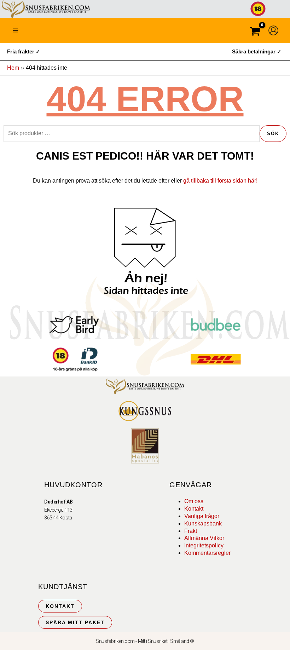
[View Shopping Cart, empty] (255, 32)
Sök (273, 133)
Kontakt (193, 509)
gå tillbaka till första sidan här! (220, 181)
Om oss (193, 501)
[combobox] (132, 133)
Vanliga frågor (201, 516)
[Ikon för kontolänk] (273, 30)
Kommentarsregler (207, 553)
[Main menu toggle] (15, 30)
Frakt (190, 531)
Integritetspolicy (204, 545)
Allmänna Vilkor (204, 538)
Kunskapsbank (203, 523)
